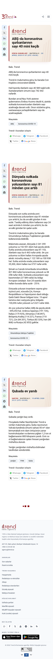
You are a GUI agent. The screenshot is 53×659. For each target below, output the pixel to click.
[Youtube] (20, 626)
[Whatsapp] (4, 626)
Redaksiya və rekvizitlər (11, 578)
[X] (15, 626)
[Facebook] (9, 626)
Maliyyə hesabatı (8, 593)
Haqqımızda (6, 575)
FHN (22, 461)
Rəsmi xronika (7, 565)
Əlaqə (4, 582)
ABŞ (12, 124)
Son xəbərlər (6, 562)
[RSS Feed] (37, 626)
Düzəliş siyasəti (8, 589)
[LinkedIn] (31, 626)
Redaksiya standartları (10, 586)
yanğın (13, 461)
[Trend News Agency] (9, 527)
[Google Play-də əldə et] (31, 637)
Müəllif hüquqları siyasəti (11, 610)
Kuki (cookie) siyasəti (10, 613)
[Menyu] (48, 16)
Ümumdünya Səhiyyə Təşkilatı (22, 333)
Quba (31, 461)
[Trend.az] (9, 16)
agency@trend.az (8, 550)
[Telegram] (26, 626)
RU (31, 655)
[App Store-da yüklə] (11, 637)
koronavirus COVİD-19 (27, 124)
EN (22, 655)
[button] (4, 27)
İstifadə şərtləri (7, 603)
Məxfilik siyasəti (8, 606)
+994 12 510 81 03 (8, 547)
